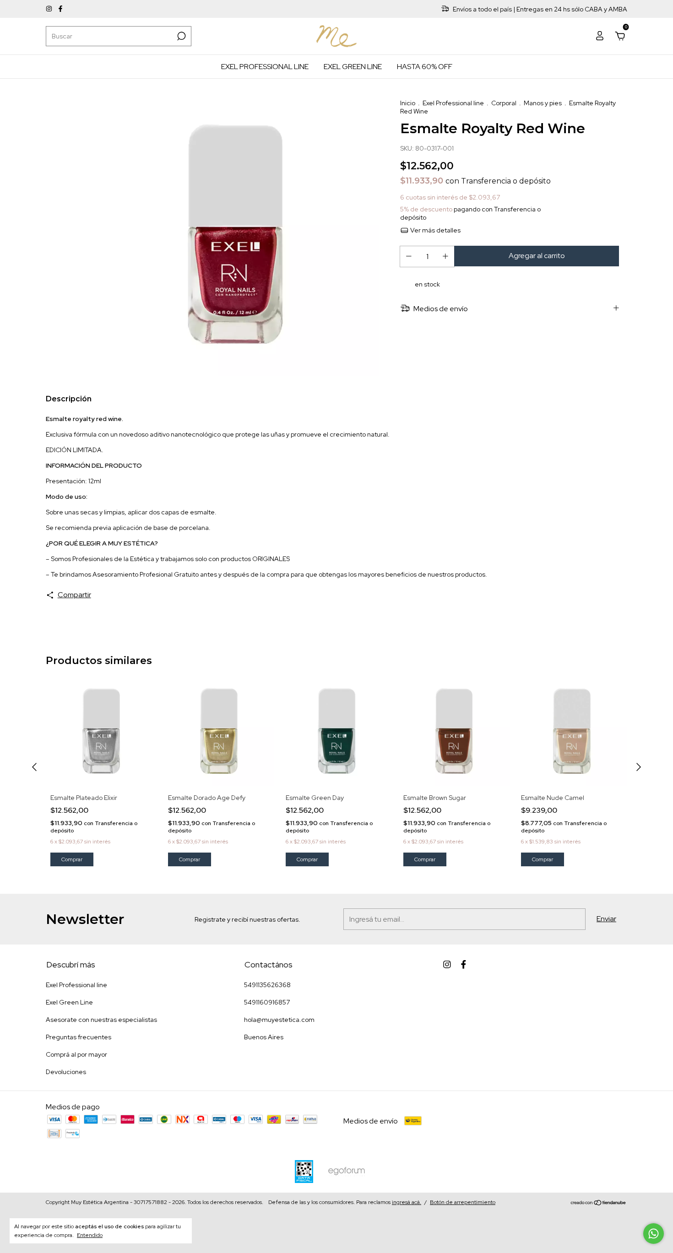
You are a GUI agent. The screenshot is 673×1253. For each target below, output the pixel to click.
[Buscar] (180, 36)
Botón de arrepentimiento (462, 1202)
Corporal (503, 103)
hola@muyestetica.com (279, 1019)
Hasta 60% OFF (424, 66)
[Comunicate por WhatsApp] (653, 1233)
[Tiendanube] (598, 1203)
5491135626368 (267, 985)
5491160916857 (267, 1002)
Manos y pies (543, 103)
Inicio (407, 103)
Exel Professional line (265, 66)
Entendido (90, 1235)
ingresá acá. (406, 1202)
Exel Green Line (353, 66)
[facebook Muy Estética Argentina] (60, 9)
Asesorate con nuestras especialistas (101, 1019)
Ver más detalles (435, 230)
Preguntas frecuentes (78, 1037)
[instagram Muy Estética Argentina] (50, 9)
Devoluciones (66, 1072)
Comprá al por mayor (76, 1054)
